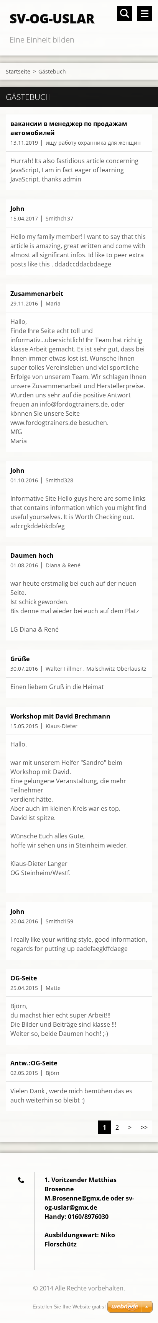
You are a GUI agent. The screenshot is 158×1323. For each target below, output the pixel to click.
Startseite (18, 71)
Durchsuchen (124, 13)
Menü (144, 13)
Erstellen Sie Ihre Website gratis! (69, 1307)
